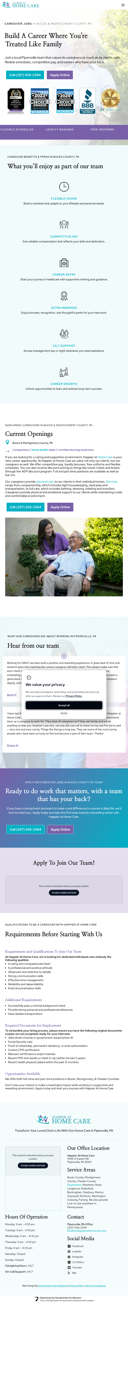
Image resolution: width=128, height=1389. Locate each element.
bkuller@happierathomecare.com (86, 1230)
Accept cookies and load (64, 892)
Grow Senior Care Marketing (53, 1285)
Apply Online (60, 75)
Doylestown (74, 1184)
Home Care (105, 457)
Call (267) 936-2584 (25, 75)
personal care (45, 482)
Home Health (40, 450)
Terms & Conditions (96, 1285)
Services (112, 482)
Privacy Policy (77, 1285)
